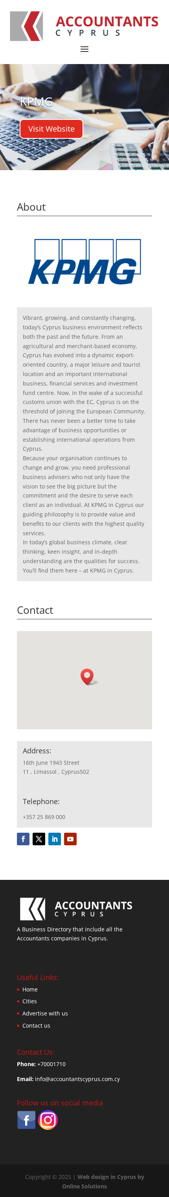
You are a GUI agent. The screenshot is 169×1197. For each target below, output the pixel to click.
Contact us (36, 1025)
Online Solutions (84, 1186)
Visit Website (51, 128)
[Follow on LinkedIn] (54, 839)
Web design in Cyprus (106, 1176)
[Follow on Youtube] (70, 839)
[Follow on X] (39, 839)
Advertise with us (45, 1013)
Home (30, 989)
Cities (29, 1001)
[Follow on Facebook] (23, 839)
